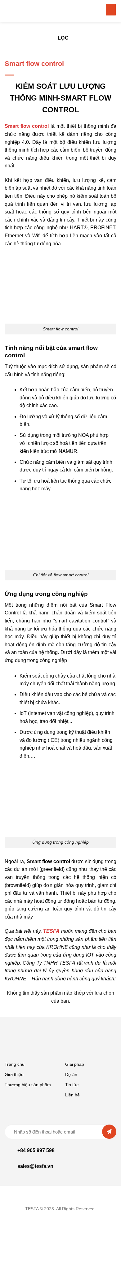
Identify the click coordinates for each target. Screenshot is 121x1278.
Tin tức (71, 1084)
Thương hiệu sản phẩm (28, 1084)
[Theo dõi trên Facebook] (70, 1220)
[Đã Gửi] (109, 1132)
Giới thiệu (14, 1074)
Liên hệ (72, 1094)
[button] (111, 9)
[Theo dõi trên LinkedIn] (60, 1220)
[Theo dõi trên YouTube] (51, 1220)
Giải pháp (74, 1064)
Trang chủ (15, 1064)
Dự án (71, 1074)
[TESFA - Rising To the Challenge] (29, 10)
